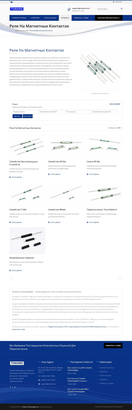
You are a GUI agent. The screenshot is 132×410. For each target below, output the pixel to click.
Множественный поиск (109, 18)
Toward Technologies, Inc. (30, 407)
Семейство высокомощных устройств (23, 163)
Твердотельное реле (55, 327)
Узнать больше (50, 18)
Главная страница (19, 18)
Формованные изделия (21, 257)
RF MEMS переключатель (96, 327)
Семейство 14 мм (57, 161)
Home (17, 30)
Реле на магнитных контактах (41, 30)
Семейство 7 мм (17, 209)
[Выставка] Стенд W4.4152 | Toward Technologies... (78, 390)
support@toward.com (81, 8)
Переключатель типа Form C (102, 209)
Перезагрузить (28, 116)
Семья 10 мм (93, 161)
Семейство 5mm (57, 209)
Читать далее (17, 177)
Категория (24, 30)
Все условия (115, 104)
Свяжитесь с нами (81, 18)
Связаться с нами (18, 329)
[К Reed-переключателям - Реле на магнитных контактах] (100, 70)
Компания (35, 18)
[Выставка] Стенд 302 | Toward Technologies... (79, 369)
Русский (118, 2)
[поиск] (121, 8)
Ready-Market (118, 407)
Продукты (65, 18)
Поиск (18, 116)
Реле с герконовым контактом (75, 327)
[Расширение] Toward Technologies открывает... (77, 379)
